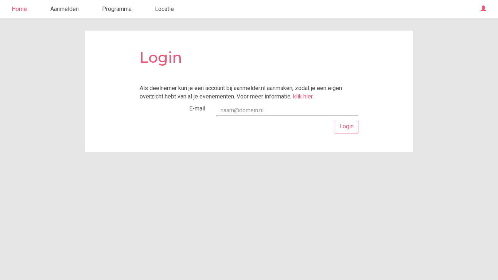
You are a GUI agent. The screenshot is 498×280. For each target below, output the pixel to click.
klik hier (302, 96)
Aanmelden (64, 8)
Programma (117, 8)
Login (346, 126)
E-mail (197, 108)
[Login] (483, 9)
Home (19, 8)
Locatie (164, 8)
